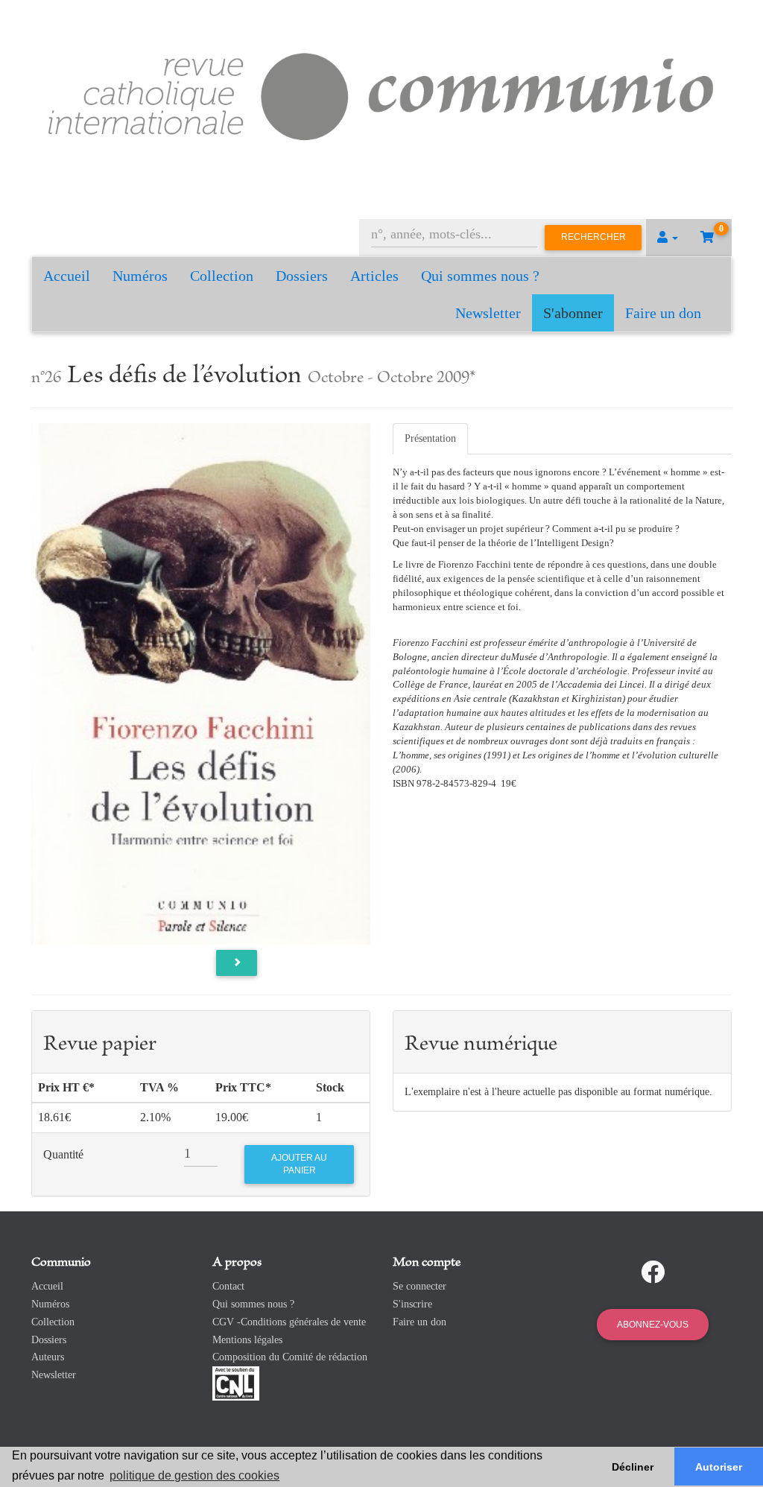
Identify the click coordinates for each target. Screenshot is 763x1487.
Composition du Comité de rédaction (289, 1357)
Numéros (140, 275)
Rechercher (593, 237)
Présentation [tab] (430, 438)
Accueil (66, 275)
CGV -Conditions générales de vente (289, 1322)
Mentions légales (247, 1339)
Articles (374, 275)
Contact (228, 1286)
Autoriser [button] (718, 1467)
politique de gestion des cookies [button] (194, 1475)
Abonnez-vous (652, 1324)
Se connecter (419, 1286)
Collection (221, 275)
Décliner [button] (632, 1467)
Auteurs (47, 1357)
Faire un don (663, 313)
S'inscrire (412, 1304)
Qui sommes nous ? (480, 275)
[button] (667, 237)
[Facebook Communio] (652, 1272)
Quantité (63, 1154)
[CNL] (235, 1383)
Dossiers (302, 275)
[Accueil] (381, 93)
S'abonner (573, 313)
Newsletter (488, 313)
